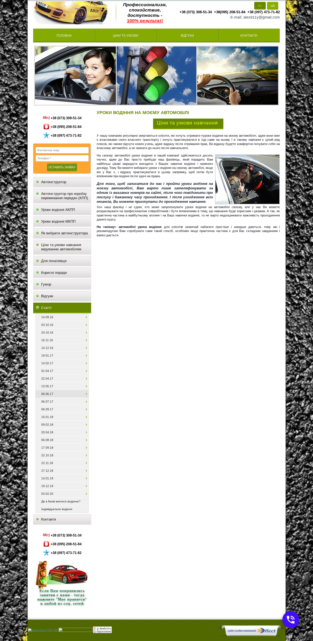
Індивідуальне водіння (56, 509)
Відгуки (187, 35)
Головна (64, 35)
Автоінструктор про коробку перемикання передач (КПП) (64, 196)
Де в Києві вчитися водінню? (60, 501)
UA (273, 5)
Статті (46, 308)
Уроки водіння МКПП (58, 221)
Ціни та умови (125, 35)
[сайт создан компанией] (251, 635)
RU (260, 5)
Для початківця (53, 261)
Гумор (46, 284)
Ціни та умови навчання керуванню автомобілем (61, 247)
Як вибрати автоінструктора (64, 233)
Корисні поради (54, 273)
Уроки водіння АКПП (58, 210)
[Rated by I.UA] (76, 630)
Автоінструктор (54, 182)
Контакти (248, 35)
